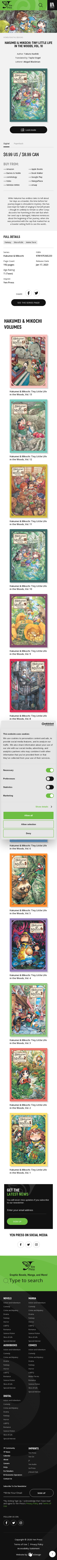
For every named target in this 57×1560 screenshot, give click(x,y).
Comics (32, 1345)
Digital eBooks (16, 37)
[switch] (50, 779)
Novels (7, 1298)
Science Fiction (9, 1333)
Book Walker (37, 173)
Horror (6, 1322)
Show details (42, 807)
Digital (7, 1396)
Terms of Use (20, 1544)
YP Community (9, 1448)
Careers (6, 1463)
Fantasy (8, 242)
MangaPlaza (37, 181)
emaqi (34, 185)
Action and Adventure (11, 1303)
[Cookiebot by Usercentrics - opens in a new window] (42, 724)
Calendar (6, 1456)
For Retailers (8, 1471)
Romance (7, 1329)
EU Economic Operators (12, 1475)
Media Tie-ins (33, 1376)
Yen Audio (32, 1464)
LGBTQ (6, 1326)
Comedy (6, 1306)
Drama (6, 1314)
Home (6, 37)
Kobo (8, 181)
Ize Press (31, 1468)
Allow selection (28, 824)
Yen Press (32, 1453)
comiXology (11, 177)
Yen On (31, 1457)
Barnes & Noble (13, 173)
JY (29, 1460)
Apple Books (37, 169)
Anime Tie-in (31, 242)
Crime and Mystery (10, 1310)
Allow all (28, 815)
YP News (6, 1452)
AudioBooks (10, 1345)
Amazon (10, 169)
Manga (32, 1298)
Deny (28, 833)
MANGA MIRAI (13, 185)
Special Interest (9, 1341)
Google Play (36, 177)
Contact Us (7, 1479)
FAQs (5, 1467)
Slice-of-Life (18, 242)
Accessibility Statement (28, 1548)
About (5, 1459)
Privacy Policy (32, 1503)
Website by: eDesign (28, 1554)
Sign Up (41, 1493)
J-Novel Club (33, 1472)
